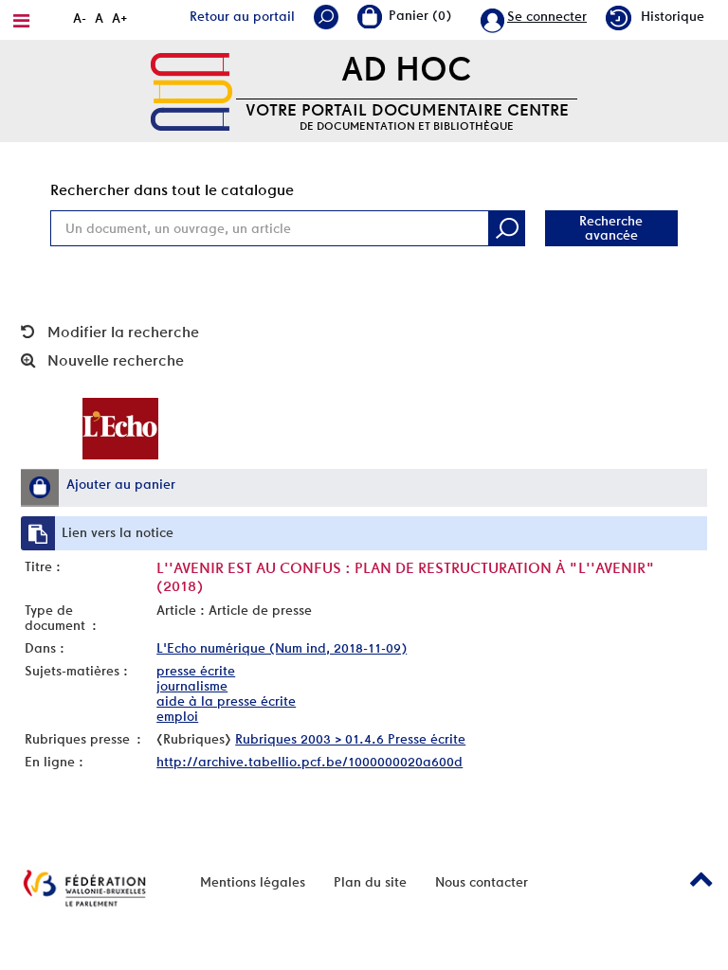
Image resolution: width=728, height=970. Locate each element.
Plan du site (370, 881)
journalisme (192, 685)
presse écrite (195, 670)
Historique (672, 16)
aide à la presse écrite (226, 701)
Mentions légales (252, 881)
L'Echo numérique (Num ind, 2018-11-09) (281, 648)
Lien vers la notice (117, 532)
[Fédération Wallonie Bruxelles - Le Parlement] (84, 888)
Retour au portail (242, 16)
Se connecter (547, 16)
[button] (40, 487)
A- (79, 18)
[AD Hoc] (191, 90)
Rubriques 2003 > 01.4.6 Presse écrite (350, 738)
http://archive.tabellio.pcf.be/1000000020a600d (309, 761)
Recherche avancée (611, 227)
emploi (177, 716)
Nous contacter (481, 881)
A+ (120, 18)
